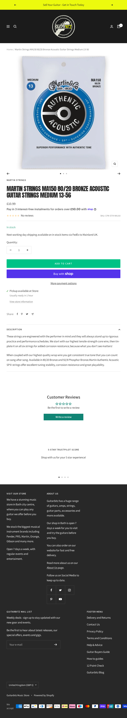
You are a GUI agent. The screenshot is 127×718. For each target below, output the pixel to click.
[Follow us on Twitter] (60, 590)
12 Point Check (95, 665)
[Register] (55, 644)
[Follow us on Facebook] (51, 590)
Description (14, 329)
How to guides (95, 658)
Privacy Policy (95, 631)
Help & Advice (94, 645)
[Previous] (8, 173)
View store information (21, 301)
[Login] (111, 26)
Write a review (64, 417)
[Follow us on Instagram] (69, 590)
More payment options (64, 283)
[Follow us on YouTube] (60, 599)
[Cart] (118, 26)
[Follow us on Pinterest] (51, 599)
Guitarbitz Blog (95, 672)
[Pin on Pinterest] (22, 314)
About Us (52, 568)
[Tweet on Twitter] (27, 314)
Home (10, 49)
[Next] (119, 173)
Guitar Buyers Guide (98, 652)
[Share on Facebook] (17, 314)
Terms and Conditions (99, 638)
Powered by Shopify (44, 695)
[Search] (15, 26)
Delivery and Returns (99, 617)
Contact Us (93, 624)
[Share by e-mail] (32, 314)
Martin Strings (16, 180)
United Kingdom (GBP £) (21, 685)
